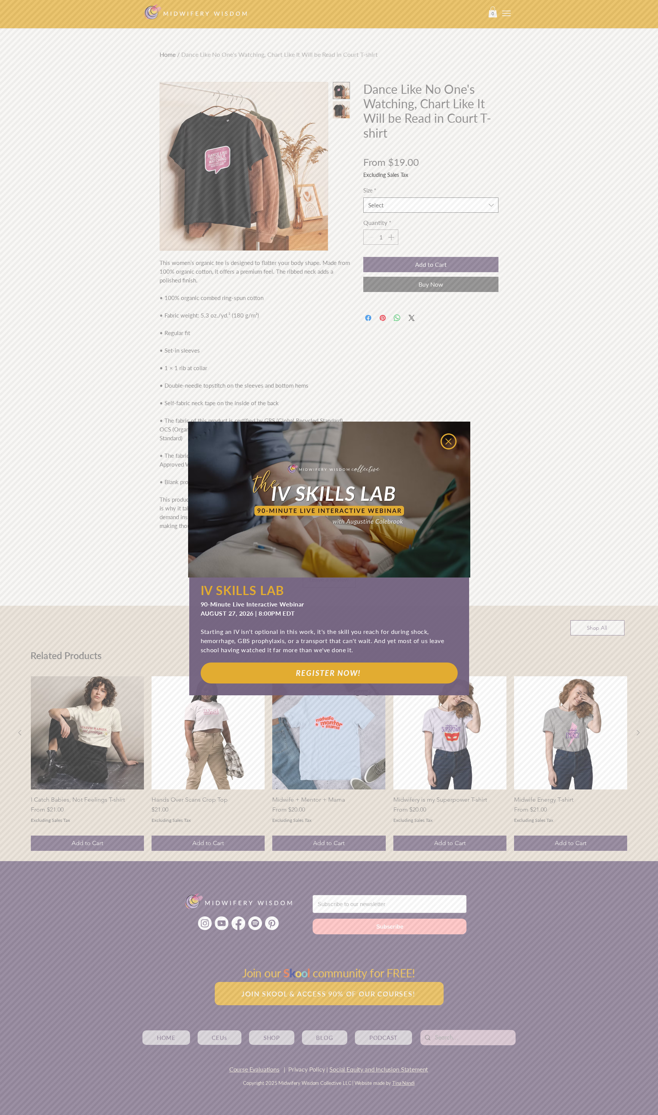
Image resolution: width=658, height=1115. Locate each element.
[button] (448, 441)
